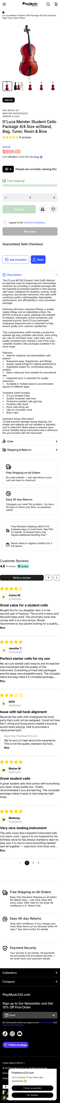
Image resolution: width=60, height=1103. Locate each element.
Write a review (22, 577)
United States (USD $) (12, 1063)
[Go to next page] (39, 863)
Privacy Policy (46, 1022)
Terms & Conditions (34, 222)
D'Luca (16, 116)
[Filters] (48, 578)
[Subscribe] (53, 1015)
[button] (56, 4)
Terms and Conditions (12, 1025)
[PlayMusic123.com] (30, 4)
